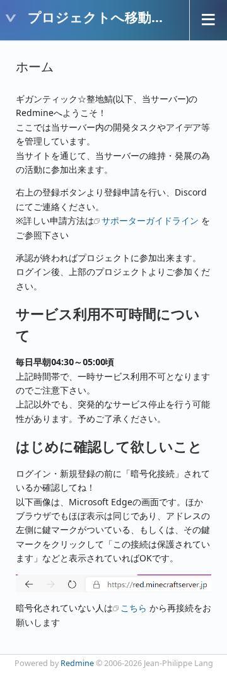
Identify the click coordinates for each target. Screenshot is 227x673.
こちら (133, 608)
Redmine (77, 663)
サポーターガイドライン (150, 220)
